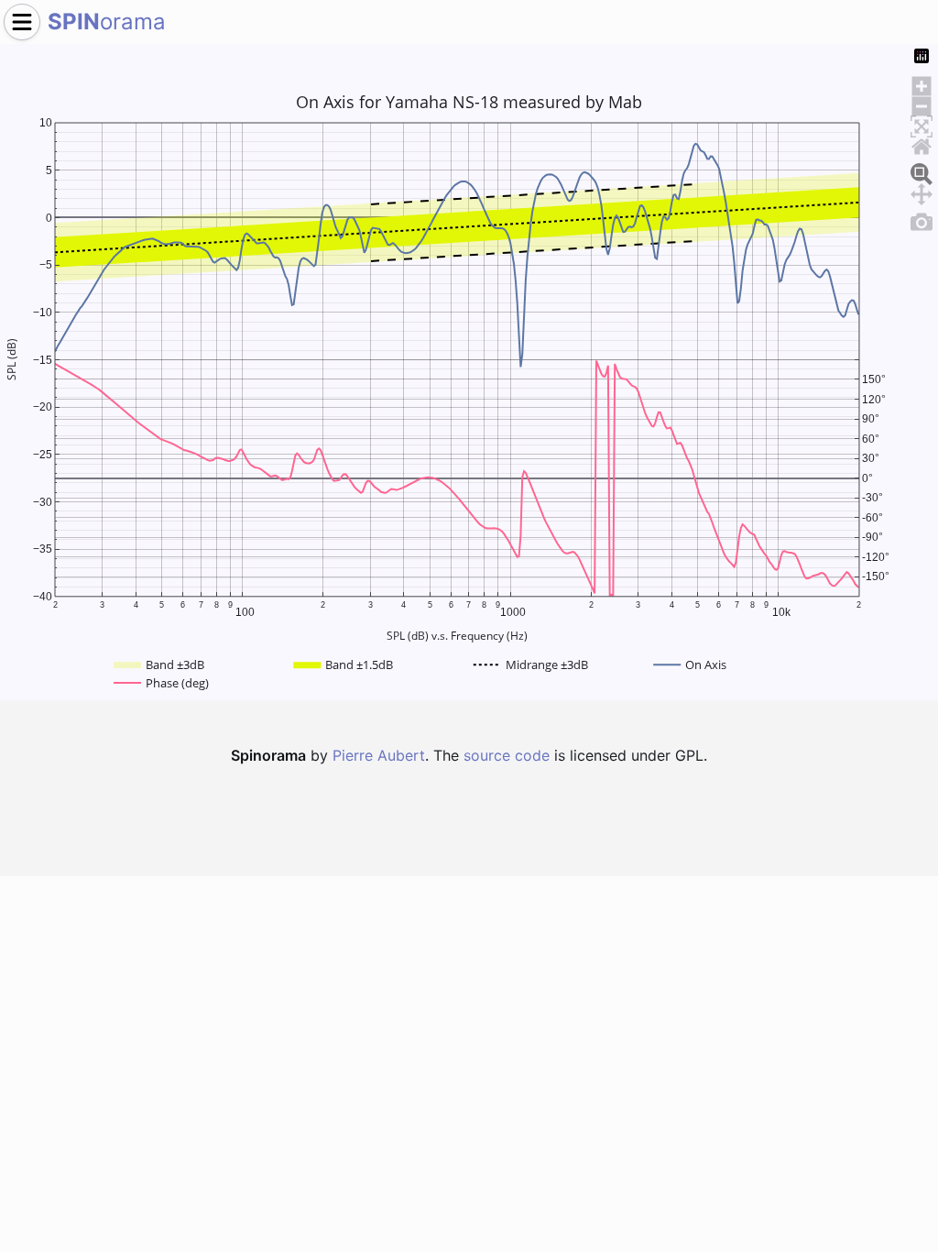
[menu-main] (22, 22)
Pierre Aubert (379, 755)
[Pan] (921, 191)
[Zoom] (921, 171)
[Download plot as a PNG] (921, 219)
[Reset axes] (921, 144)
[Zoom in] (921, 83)
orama (107, 21)
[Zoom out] (921, 103)
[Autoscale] (921, 124)
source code (507, 755)
